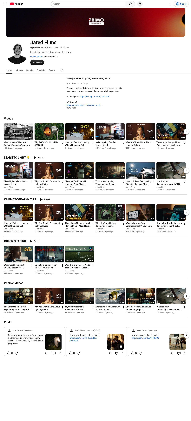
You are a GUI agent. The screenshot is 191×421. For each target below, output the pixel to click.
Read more (71, 108)
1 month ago (28, 330)
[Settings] (170, 4)
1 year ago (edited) (92, 330)
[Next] (186, 131)
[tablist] (95, 70)
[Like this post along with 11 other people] (71, 353)
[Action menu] (60, 353)
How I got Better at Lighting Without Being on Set (88, 78)
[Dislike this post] (16, 353)
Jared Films (8, 187)
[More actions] (32, 143)
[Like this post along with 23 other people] (8, 353)
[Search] (130, 4)
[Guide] (5, 4)
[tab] (9, 70)
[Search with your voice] (140, 4)
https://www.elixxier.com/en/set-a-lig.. (83, 105)
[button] (71, 107)
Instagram (37, 57)
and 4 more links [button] (50, 57)
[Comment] (117, 353)
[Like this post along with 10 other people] (133, 353)
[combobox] (89, 4)
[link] (35, 342)
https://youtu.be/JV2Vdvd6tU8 (145, 338)
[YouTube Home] (16, 4)
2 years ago (152, 330)
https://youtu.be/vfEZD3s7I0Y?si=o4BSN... (83, 339)
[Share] (46, 353)
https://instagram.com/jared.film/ (95, 96)
